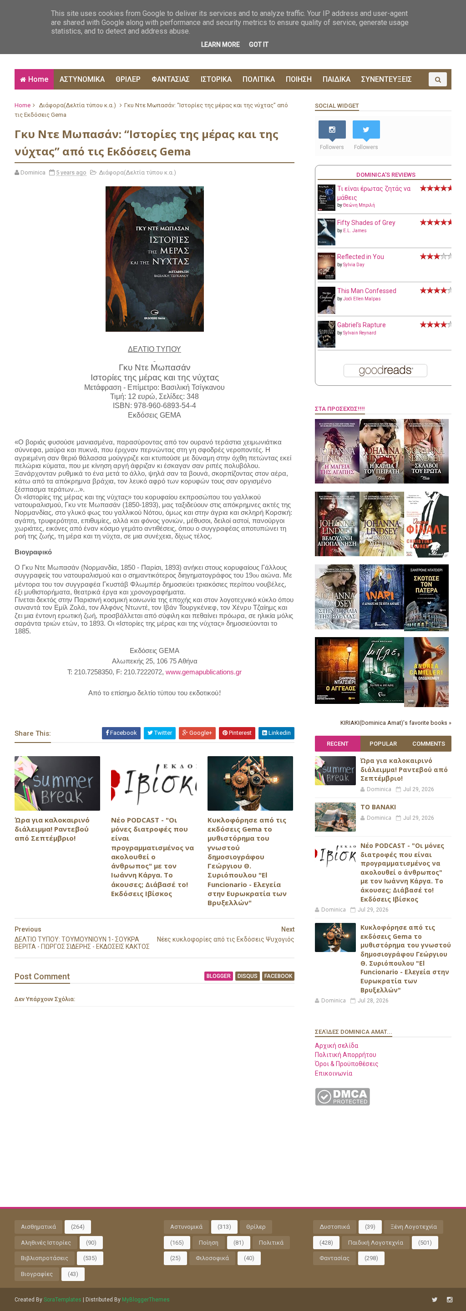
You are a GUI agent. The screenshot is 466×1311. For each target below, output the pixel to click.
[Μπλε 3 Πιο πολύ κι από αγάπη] (382, 700)
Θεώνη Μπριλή (359, 205)
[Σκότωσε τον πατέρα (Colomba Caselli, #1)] (426, 629)
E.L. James (355, 230)
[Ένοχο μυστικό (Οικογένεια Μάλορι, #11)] (382, 554)
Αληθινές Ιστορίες (46, 1242)
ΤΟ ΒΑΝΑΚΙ (378, 807)
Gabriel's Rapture (361, 325)
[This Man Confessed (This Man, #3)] (326, 312)
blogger (219, 976)
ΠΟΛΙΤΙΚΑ (259, 79)
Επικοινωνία (333, 1073)
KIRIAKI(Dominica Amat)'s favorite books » (395, 722)
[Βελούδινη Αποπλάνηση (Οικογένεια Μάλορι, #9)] (337, 554)
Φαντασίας (334, 1258)
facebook (278, 976)
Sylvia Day (354, 264)
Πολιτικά (271, 1242)
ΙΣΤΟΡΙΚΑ (216, 79)
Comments (428, 743)
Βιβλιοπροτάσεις (44, 1258)
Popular (383, 743)
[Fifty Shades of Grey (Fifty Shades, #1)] (326, 243)
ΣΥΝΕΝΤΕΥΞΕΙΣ (386, 79)
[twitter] (435, 1300)
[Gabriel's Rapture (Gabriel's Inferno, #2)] (326, 345)
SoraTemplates (62, 1299)
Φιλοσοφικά (212, 1258)
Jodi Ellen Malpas (362, 298)
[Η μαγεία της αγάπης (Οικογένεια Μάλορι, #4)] (337, 481)
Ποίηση (208, 1242)
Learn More (220, 44)
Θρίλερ (256, 1226)
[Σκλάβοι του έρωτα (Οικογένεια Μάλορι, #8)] (426, 481)
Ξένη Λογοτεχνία (413, 1226)
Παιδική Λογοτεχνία (375, 1242)
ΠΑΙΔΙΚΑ (336, 79)
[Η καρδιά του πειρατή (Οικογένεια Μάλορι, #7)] (382, 481)
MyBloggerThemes (146, 1299)
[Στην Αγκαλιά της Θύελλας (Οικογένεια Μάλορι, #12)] (337, 627)
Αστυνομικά (186, 1226)
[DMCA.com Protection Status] (342, 1103)
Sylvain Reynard (359, 332)
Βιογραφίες (37, 1274)
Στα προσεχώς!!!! (340, 408)
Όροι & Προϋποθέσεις (347, 1063)
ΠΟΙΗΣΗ (299, 79)
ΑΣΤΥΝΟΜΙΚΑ (82, 79)
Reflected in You (360, 256)
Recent (338, 743)
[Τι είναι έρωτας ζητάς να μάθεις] (326, 208)
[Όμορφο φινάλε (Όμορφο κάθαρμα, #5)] (426, 555)
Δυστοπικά (334, 1226)
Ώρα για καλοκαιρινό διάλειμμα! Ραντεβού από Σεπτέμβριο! (52, 829)
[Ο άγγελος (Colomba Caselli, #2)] (337, 701)
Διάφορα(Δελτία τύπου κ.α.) (77, 105)
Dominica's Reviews (385, 174)
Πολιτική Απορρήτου (345, 1054)
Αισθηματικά (38, 1226)
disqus (248, 976)
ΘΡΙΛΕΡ (128, 79)
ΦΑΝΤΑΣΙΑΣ (171, 79)
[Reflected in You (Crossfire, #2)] (326, 277)
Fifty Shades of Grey (366, 222)
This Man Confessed (366, 290)
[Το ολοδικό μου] (426, 704)
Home (38, 79)
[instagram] (449, 1300)
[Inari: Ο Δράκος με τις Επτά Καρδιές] (382, 627)
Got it (258, 44)
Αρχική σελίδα (336, 1045)
